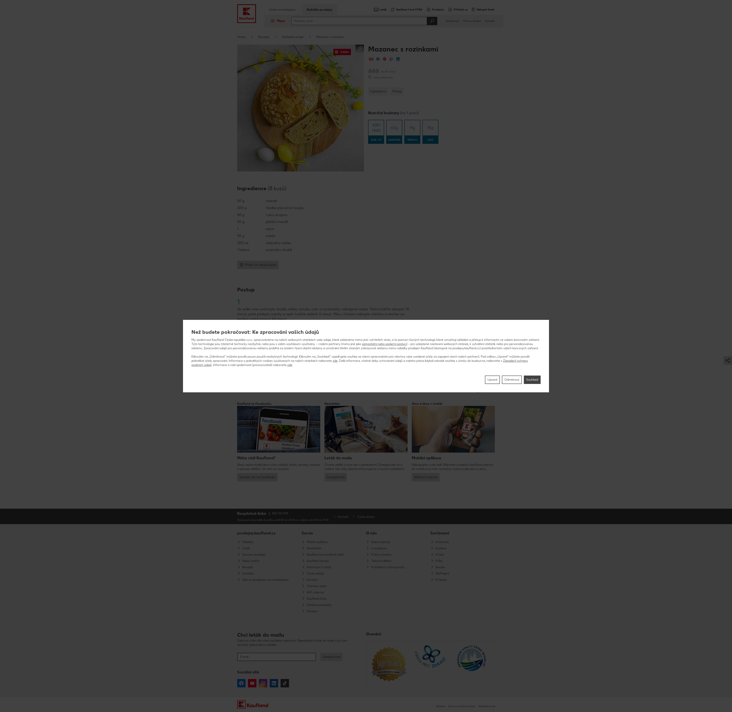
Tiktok (285, 683)
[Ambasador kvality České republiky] (471, 665)
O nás (371, 533)
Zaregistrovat (336, 477)
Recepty (263, 37)
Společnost (452, 21)
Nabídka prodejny (319, 9)
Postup (397, 91)
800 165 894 (280, 513)
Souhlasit (532, 379)
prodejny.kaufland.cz (256, 533)
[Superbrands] (389, 665)
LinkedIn (274, 683)
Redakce (440, 706)
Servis (307, 533)
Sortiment (439, 533)
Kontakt (490, 21)
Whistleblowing (486, 706)
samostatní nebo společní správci (384, 344)
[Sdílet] (371, 59)
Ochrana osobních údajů (461, 706)
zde (335, 360)
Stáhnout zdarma (425, 477)
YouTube (252, 683)
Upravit (492, 379)
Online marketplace (282, 9)
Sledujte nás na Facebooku (257, 477)
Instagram (263, 683)
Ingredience (378, 91)
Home (241, 37)
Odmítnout (511, 379)
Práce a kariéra (472, 21)
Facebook (241, 683)
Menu (281, 21)
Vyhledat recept (292, 37)
